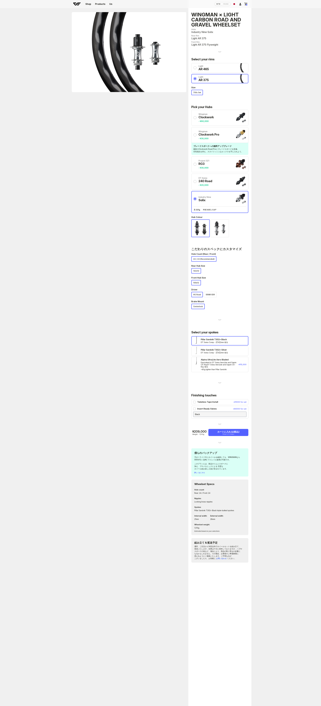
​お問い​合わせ (221, 558)
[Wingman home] (77, 4)
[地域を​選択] (234, 4)
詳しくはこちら (199, 472)
